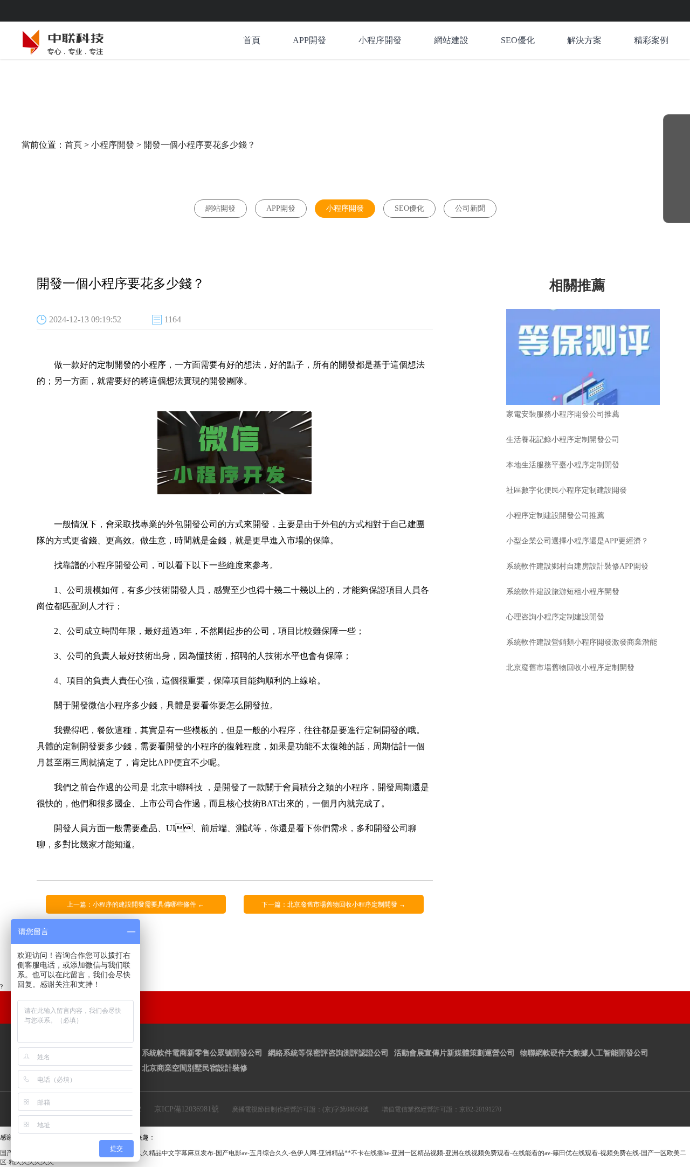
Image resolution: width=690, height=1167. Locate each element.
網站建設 (451, 40)
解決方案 (584, 40)
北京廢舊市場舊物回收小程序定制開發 (570, 668)
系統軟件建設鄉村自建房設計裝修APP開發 (577, 566)
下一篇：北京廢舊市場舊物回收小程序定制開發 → (333, 904)
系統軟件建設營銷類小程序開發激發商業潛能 (581, 642)
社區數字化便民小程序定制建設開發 (566, 490)
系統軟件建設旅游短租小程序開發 (562, 592)
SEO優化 (518, 40)
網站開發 (220, 208)
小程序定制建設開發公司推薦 (555, 516)
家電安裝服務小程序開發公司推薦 (562, 414)
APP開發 (309, 40)
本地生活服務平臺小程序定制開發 (562, 465)
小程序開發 (380, 40)
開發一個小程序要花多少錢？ (199, 144)
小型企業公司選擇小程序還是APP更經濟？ (577, 541)
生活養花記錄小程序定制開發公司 (562, 440)
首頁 (251, 40)
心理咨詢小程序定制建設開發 (555, 617)
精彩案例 (651, 40)
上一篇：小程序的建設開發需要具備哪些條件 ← (135, 904)
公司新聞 (470, 208)
